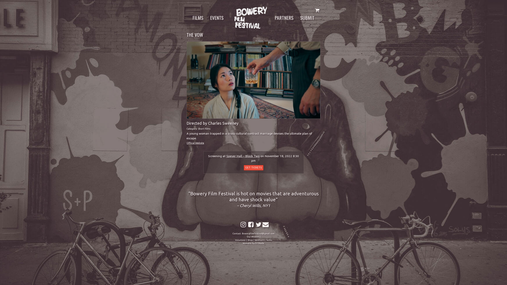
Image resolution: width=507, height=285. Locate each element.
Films (198, 17)
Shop (250, 240)
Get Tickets (253, 167)
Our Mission (253, 237)
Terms (269, 240)
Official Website (195, 143)
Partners (284, 17)
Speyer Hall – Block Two (243, 156)
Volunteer (240, 240)
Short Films (204, 128)
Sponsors (259, 240)
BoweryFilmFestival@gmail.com (258, 233)
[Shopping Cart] (317, 10)
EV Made (259, 243)
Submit (307, 17)
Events (217, 17)
